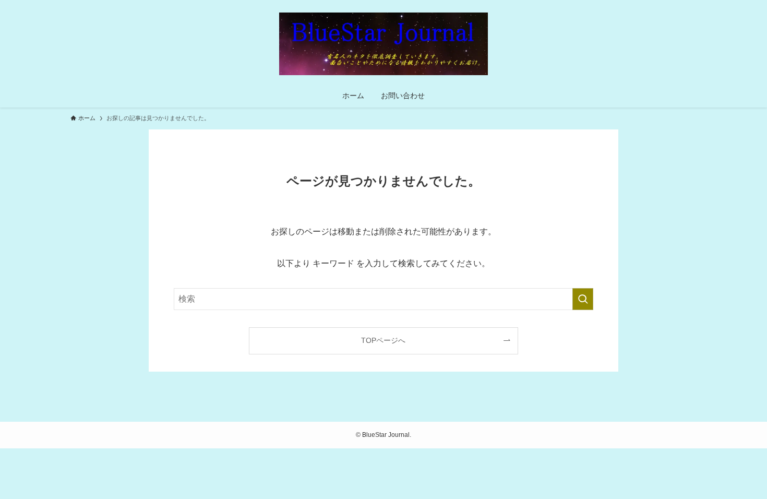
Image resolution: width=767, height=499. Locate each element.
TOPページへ (383, 340)
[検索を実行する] (582, 299)
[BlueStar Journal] (383, 44)
